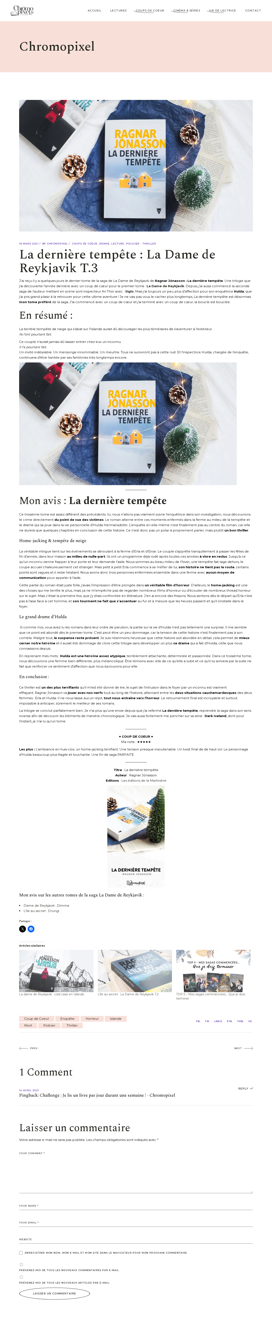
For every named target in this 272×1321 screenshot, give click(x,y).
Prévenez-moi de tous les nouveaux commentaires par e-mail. (69, 1270)
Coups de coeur (84, 243)
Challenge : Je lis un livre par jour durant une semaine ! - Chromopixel (107, 1095)
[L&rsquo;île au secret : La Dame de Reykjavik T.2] (135, 971)
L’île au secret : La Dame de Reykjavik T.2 (128, 994)
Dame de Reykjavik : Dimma (46, 905)
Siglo (129, 291)
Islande (116, 1019)
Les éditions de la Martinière (143, 780)
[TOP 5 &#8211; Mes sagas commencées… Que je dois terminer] (213, 971)
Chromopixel (57, 243)
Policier (49, 1025)
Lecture (117, 243)
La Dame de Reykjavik (165, 286)
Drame (104, 243)
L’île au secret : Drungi (41, 911)
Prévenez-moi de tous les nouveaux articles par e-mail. (64, 1282)
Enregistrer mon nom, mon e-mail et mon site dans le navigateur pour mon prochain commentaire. (106, 1252)
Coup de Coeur (36, 1019)
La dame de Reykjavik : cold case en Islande (51, 994)
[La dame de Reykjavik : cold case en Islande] (56, 971)
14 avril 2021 (29, 1090)
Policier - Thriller (141, 243)
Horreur (92, 1019)
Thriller (72, 1025)
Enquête (67, 1019)
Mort (28, 1025)
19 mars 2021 (28, 243)
